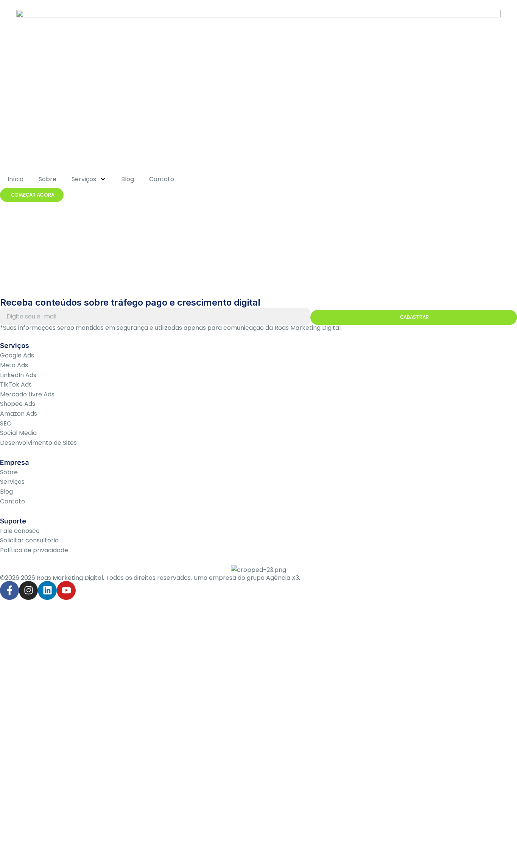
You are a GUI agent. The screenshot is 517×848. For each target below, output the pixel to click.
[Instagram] (28, 590)
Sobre (47, 179)
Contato (161, 179)
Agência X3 (282, 577)
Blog (127, 179)
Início (15, 179)
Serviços (84, 179)
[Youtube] (66, 590)
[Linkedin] (47, 590)
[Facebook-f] (9, 590)
